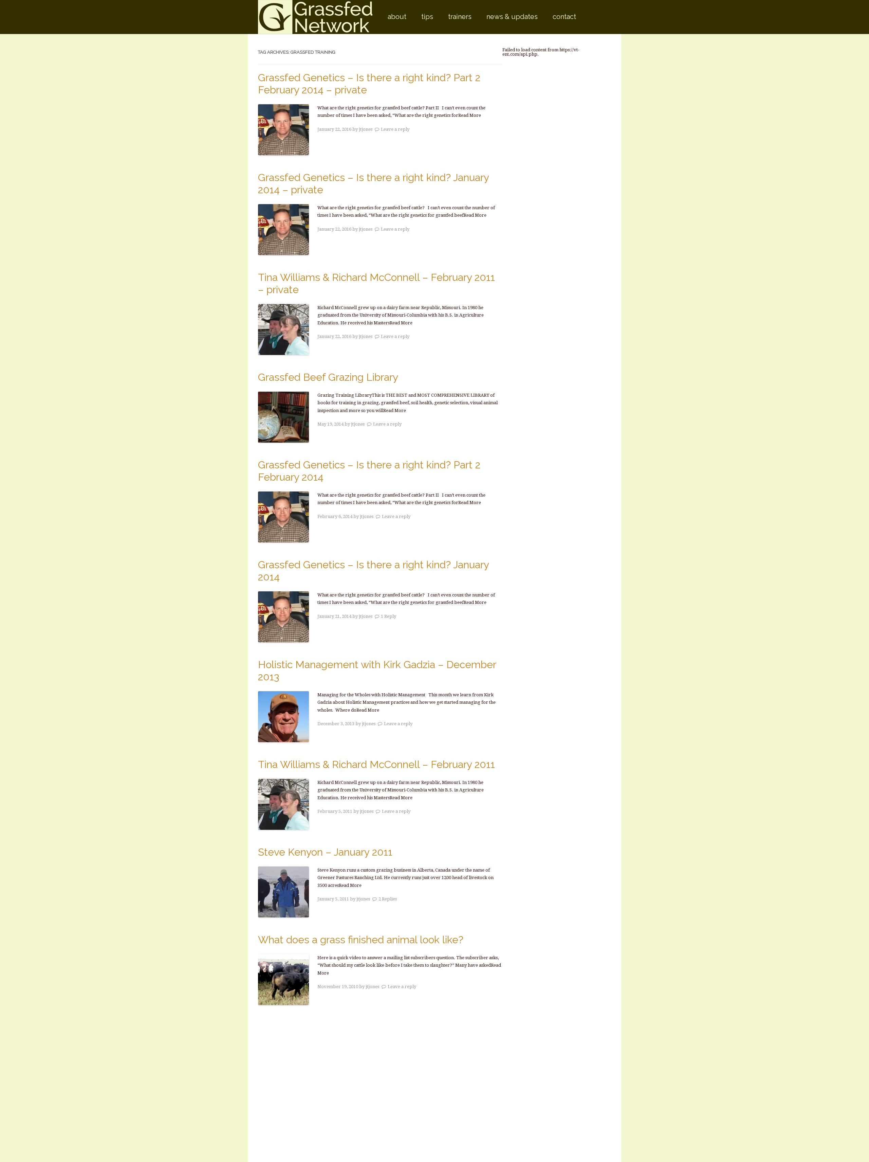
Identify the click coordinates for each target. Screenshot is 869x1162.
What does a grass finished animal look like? (360, 940)
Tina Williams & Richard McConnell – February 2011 (376, 764)
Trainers (460, 17)
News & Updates (512, 17)
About (397, 17)
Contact (564, 17)
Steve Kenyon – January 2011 (325, 852)
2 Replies (387, 898)
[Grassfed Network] (315, 17)
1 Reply (388, 616)
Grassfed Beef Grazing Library (328, 377)
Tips (427, 17)
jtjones (365, 129)
